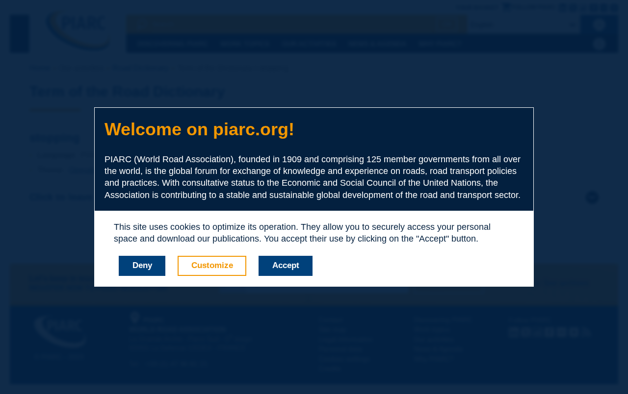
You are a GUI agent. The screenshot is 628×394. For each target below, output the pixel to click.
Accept (285, 265)
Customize (212, 265)
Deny (142, 265)
